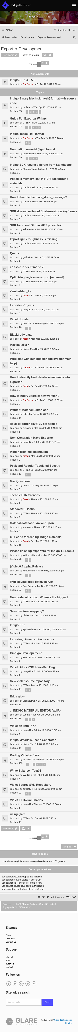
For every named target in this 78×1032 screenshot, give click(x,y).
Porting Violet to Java (24, 755)
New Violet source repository (30, 681)
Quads (14, 253)
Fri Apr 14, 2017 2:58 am (48, 84)
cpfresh (26, 414)
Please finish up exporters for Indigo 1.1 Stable (42, 550)
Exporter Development (22, 48)
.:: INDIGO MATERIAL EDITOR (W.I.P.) (35, 710)
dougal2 (27, 309)
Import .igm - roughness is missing (34, 239)
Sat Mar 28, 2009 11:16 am (44, 541)
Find (47, 1002)
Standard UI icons (22, 509)
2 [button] (43, 63)
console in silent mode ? (27, 267)
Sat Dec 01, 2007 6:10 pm (44, 818)
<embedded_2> (20, 291)
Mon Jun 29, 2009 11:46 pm (48, 428)
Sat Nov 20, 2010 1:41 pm (43, 295)
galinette (27, 257)
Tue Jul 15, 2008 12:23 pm (44, 685)
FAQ (8, 960)
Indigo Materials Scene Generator (33, 740)
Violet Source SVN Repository (30, 784)
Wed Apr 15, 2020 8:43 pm (47, 107)
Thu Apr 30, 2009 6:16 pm (44, 499)
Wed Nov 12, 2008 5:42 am (46, 657)
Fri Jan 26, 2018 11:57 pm (45, 187)
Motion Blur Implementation (29, 451)
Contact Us (11, 941)
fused (25, 295)
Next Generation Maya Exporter (31, 437)
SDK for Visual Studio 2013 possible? (35, 225)
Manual (9, 957)
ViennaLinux (29, 700)
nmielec (27, 107)
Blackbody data (21, 334)
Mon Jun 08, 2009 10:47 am (45, 456)
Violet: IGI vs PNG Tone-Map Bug (32, 667)
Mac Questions (20, 481)
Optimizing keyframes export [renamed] (37, 277)
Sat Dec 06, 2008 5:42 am (52, 629)
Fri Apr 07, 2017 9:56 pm (44, 201)
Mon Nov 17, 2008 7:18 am (44, 643)
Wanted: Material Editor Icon (29, 409)
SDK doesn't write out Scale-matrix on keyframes (43, 211)
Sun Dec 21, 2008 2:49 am (43, 615)
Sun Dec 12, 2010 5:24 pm (44, 281)
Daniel (26, 187)
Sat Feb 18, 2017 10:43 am (50, 229)
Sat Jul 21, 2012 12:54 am (47, 257)
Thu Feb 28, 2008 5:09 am (44, 744)
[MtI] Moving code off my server (31, 581)
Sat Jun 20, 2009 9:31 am (47, 442)
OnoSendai (28, 84)
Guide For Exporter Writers (28, 118)
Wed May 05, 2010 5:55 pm (49, 323)
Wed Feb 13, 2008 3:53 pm (50, 759)
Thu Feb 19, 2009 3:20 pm (49, 138)
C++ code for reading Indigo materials (35, 537)
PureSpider (28, 586)
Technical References (25, 495)
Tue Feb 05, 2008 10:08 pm (48, 788)
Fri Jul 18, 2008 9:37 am (46, 671)
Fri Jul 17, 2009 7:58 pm (45, 414)
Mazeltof (26, 907)
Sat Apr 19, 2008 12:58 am (47, 730)
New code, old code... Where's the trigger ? (39, 597)
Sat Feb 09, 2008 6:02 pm (46, 775)
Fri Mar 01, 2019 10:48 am (51, 169)
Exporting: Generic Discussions (32, 639)
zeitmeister (28, 229)
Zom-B (26, 657)
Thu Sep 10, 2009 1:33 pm (49, 367)
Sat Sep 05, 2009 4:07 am (44, 386)
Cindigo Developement (26, 653)
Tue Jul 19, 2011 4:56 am (43, 271)
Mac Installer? (19, 344)
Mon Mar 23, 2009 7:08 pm (52, 555)
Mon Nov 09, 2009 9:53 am (44, 349)
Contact (9, 966)
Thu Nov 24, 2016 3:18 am (45, 243)
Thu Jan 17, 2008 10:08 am (47, 804)
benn (25, 485)
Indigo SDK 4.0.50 (22, 80)
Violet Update (19, 319)
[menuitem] (9, 30)
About (8, 935)
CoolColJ (27, 323)
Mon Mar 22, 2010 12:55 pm (45, 338)
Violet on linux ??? (23, 725)
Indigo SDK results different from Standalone (41, 164)
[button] (47, 63)
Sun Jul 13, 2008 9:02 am (50, 153)
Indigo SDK (18, 625)
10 (44, 764)
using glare (17, 814)
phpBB (18, 904)
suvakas (27, 428)
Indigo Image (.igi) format (27, 133)
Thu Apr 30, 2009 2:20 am (47, 527)
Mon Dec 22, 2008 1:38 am (44, 601)
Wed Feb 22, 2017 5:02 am (45, 215)
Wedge (26, 714)
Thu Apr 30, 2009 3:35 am (44, 513)
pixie (25, 349)
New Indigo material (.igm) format (32, 149)
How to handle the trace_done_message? (38, 197)
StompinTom (29, 169)
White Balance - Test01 (25, 770)
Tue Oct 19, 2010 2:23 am (46, 309)
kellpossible (29, 555)
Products (10, 938)
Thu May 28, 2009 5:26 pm (44, 485)
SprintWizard (29, 629)
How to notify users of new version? (34, 395)
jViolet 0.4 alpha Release (26, 566)
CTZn (25, 122)
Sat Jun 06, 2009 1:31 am (44, 469)
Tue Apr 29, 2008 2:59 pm (46, 714)
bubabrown (28, 153)
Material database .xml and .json (32, 523)
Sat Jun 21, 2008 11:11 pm (51, 700)
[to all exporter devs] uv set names (33, 423)
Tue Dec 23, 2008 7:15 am (50, 586)
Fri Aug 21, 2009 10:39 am (49, 400)
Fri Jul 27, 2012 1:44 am (43, 122)
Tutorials (10, 963)
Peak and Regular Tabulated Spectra (35, 465)
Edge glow (17, 696)
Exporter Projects (22, 305)
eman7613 (28, 759)
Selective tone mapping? (27, 611)
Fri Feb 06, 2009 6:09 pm (51, 570)
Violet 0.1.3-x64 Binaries (26, 800)
